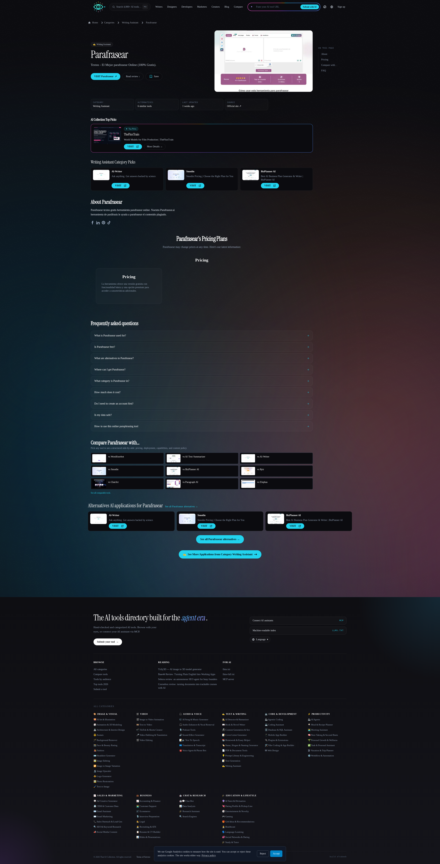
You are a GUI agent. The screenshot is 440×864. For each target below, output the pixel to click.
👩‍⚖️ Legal (140, 821)
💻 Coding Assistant (274, 724)
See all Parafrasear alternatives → (220, 539)
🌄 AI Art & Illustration (104, 719)
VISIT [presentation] (130, 146)
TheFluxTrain (131, 134)
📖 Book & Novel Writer (233, 724)
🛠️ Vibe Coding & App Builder (279, 745)
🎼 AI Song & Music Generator (193, 719)
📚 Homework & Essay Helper (236, 740)
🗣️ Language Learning (233, 832)
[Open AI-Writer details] (101, 175)
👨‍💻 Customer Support (146, 806)
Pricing (324, 59)
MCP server (228, 679)
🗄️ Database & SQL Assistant (278, 730)
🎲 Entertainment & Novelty (235, 811)
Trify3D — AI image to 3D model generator (180, 669)
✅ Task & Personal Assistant (321, 745)
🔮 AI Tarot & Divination (234, 801)
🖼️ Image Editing (102, 760)
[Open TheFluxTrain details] (107, 135)
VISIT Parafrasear (105, 76)
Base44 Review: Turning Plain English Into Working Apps (186, 674)
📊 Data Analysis (187, 806)
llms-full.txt (228, 674)
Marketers (202, 7)
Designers (172, 7)
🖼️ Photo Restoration (104, 781)
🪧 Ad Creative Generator (105, 801)
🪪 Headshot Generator (104, 755)
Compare (238, 7)
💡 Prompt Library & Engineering (238, 755)
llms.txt (226, 669)
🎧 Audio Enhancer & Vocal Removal (196, 724)
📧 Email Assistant (102, 811)
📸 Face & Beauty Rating (105, 745)
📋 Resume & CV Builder (148, 832)
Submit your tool (108, 642)
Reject (263, 853)
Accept (276, 853)
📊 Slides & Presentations (148, 837)
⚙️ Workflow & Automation (321, 755)
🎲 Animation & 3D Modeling (108, 724)
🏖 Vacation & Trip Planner (320, 750)
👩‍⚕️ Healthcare (228, 826)
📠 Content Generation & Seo (236, 730)
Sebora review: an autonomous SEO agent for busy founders (187, 679)
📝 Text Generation (231, 760)
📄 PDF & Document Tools (234, 750)
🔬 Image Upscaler (102, 771)
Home (95, 22)
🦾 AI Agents (314, 719)
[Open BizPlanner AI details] (250, 175)
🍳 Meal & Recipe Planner (320, 724)
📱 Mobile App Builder (276, 735)
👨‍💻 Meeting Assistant (318, 730)
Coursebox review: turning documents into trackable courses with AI (187, 686)
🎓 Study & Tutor (230, 842)
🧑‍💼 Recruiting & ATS (146, 826)
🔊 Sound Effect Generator (191, 735)
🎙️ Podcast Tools (187, 730)
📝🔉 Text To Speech (189, 740)
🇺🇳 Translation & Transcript (192, 745)
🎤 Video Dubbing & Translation (151, 735)
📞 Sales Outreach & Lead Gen (108, 821)
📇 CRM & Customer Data (106, 806)
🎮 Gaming (227, 816)
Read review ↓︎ (133, 76)
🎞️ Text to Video (144, 724)
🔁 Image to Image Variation (107, 766)
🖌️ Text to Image (101, 786)
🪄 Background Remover (105, 740)
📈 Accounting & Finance (148, 801)
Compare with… (329, 65)
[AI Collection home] (99, 7)
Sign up (341, 7)
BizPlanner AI (268, 171)
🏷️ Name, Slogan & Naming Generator (240, 745)
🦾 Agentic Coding (274, 719)
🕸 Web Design (272, 750)
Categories (109, 22)
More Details (155, 146)
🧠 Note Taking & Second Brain (323, 735)
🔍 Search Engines (188, 816)
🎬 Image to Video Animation (150, 719)
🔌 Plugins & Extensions (276, 740)
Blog (226, 7)
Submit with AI (310, 7)
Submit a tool (100, 689)
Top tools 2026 (101, 684)
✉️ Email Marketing (103, 816)
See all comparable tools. (101, 493)
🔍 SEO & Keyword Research (107, 826)
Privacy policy (209, 855)
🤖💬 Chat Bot (186, 801)
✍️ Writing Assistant (231, 766)
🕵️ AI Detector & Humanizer (235, 719)
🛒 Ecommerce (143, 811)
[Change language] (332, 7)
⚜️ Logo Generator (102, 776)
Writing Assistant (130, 22)
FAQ (323, 70)
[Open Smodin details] (176, 175)
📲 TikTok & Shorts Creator (149, 730)
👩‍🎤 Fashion (99, 750)
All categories (100, 669)
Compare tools (101, 674)
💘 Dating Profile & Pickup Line (237, 806)
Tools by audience (102, 679)
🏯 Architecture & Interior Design (109, 730)
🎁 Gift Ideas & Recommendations (238, 821)
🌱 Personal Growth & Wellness (322, 740)
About (324, 54)
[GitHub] (325, 7)
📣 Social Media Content (105, 832)
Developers (187, 7)
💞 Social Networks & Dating (236, 837)
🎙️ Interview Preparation (148, 816)
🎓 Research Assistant (189, 811)
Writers (158, 7)
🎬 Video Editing (144, 740)
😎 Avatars (98, 735)
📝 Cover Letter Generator (234, 735)
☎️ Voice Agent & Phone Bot (192, 750)
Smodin (190, 171)
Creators (216, 7)
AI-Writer (117, 171)
